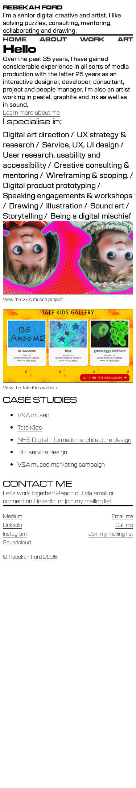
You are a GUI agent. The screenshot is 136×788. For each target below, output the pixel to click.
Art (125, 39)
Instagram (14, 533)
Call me (124, 524)
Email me (122, 516)
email (100, 493)
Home (14, 39)
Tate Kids (29, 427)
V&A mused (33, 415)
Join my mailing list (110, 533)
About (53, 39)
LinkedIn (44, 501)
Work (92, 39)
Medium (12, 516)
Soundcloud (17, 542)
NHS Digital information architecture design (74, 439)
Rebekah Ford (32, 7)
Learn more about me (31, 112)
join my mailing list (88, 501)
